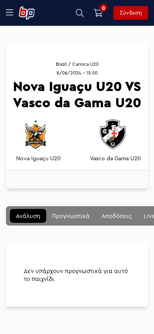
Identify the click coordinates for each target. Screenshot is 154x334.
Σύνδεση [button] (131, 12)
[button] (80, 12)
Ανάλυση (28, 216)
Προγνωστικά (71, 216)
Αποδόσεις (116, 216)
